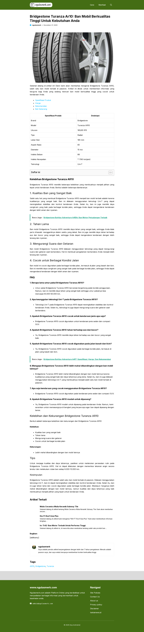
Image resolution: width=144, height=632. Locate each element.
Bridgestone (40, 566)
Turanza (50, 566)
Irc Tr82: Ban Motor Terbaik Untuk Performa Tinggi (63, 525)
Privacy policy (96, 604)
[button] (111, 5)
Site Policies (95, 593)
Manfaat (102, 5)
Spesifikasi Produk (43, 100)
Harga (37, 103)
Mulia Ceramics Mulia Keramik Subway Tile (59, 506)
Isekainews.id (95, 612)
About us (94, 601)
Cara (92, 5)
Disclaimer (94, 608)
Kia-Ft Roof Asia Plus (49, 516)
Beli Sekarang (41, 109)
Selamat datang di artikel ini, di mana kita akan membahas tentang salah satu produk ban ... (73, 528)
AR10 (32, 566)
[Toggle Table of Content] (109, 172)
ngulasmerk (36, 25)
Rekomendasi (41, 106)
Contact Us (95, 597)
